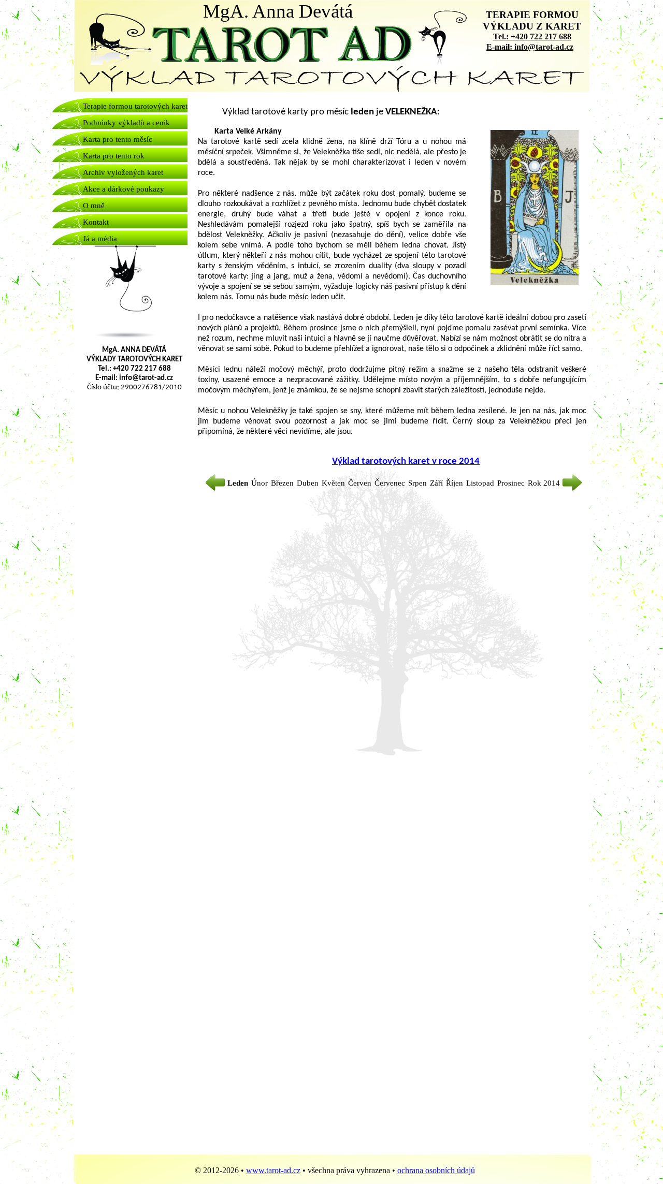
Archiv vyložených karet (123, 172)
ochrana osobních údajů (436, 1170)
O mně (94, 205)
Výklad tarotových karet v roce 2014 (406, 461)
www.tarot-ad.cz (273, 1170)
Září (437, 483)
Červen (360, 483)
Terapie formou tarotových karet (135, 106)
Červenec (390, 483)
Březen (283, 483)
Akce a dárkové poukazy (123, 189)
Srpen (418, 483)
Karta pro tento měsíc (117, 139)
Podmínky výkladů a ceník (126, 123)
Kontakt (96, 222)
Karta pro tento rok (114, 156)
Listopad (481, 483)
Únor (260, 483)
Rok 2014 (545, 483)
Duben (309, 483)
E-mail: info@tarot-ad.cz (529, 46)
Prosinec (512, 483)
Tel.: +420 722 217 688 (532, 36)
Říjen (455, 483)
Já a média (100, 239)
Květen (334, 483)
